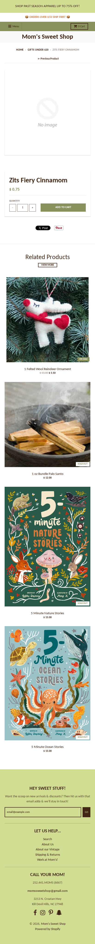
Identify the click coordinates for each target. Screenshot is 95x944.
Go (86, 812)
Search (47, 839)
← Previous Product (48, 59)
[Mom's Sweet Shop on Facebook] (35, 913)
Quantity (14, 201)
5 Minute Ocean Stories (47, 747)
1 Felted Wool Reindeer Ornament (47, 369)
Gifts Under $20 (38, 50)
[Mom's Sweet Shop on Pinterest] (51, 913)
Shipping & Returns (47, 855)
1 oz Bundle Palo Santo (47, 474)
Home (20, 50)
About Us (47, 844)
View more (47, 265)
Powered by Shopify (47, 929)
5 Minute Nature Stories (47, 613)
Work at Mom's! (47, 860)
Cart (81, 26)
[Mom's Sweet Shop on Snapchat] (59, 913)
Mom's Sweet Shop (47, 37)
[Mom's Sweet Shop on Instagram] (42, 913)
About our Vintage (47, 849)
